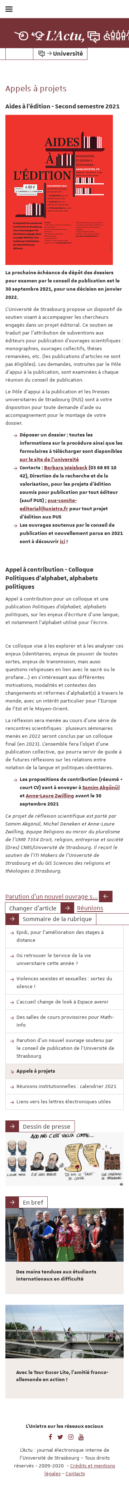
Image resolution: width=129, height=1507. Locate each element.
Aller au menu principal (115, 27)
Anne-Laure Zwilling (50, 796)
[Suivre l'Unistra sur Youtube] (81, 1436)
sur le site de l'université (49, 459)
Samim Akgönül (101, 788)
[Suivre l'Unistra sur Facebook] (50, 1436)
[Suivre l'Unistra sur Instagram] (70, 1436)
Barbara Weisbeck (65, 468)
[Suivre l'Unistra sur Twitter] (60, 1436)
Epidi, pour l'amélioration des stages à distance (60, 936)
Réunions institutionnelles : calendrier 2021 (66, 1086)
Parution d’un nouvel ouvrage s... (51, 896)
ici (62, 541)
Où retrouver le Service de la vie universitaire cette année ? (53, 959)
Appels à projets (35, 1071)
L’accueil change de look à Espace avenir (62, 1001)
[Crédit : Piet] (64, 1159)
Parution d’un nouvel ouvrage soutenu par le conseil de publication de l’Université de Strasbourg (65, 1048)
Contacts (75, 1473)
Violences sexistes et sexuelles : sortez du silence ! (64, 982)
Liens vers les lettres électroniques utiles (63, 1101)
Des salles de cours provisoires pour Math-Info (65, 1021)
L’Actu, (65, 36)
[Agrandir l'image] (59, 190)
